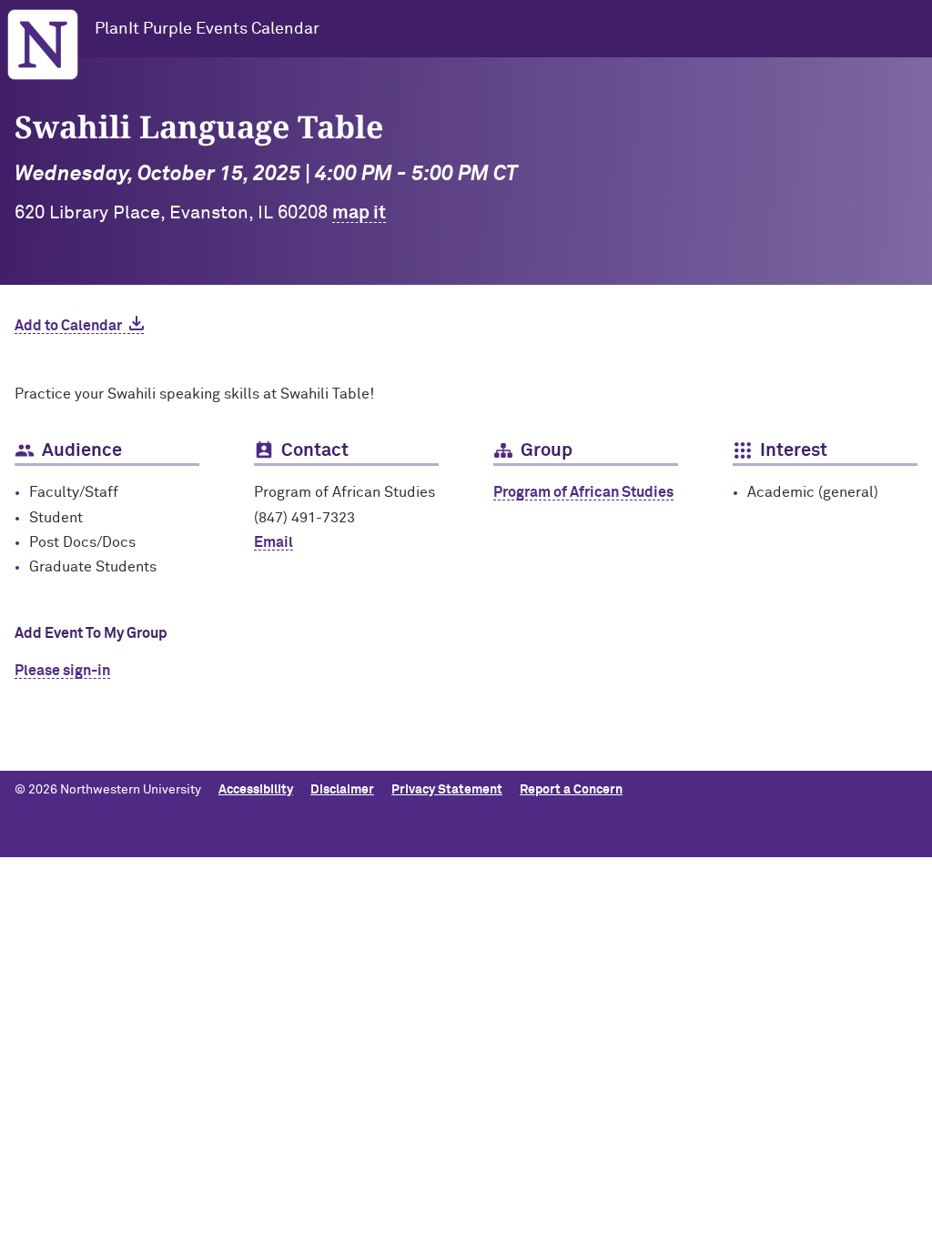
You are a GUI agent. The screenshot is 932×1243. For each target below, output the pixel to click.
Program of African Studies (583, 492)
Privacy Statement (446, 789)
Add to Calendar (68, 325)
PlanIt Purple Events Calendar (207, 29)
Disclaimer (342, 789)
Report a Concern (571, 789)
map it (359, 213)
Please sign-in (62, 670)
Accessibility (255, 789)
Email (273, 542)
